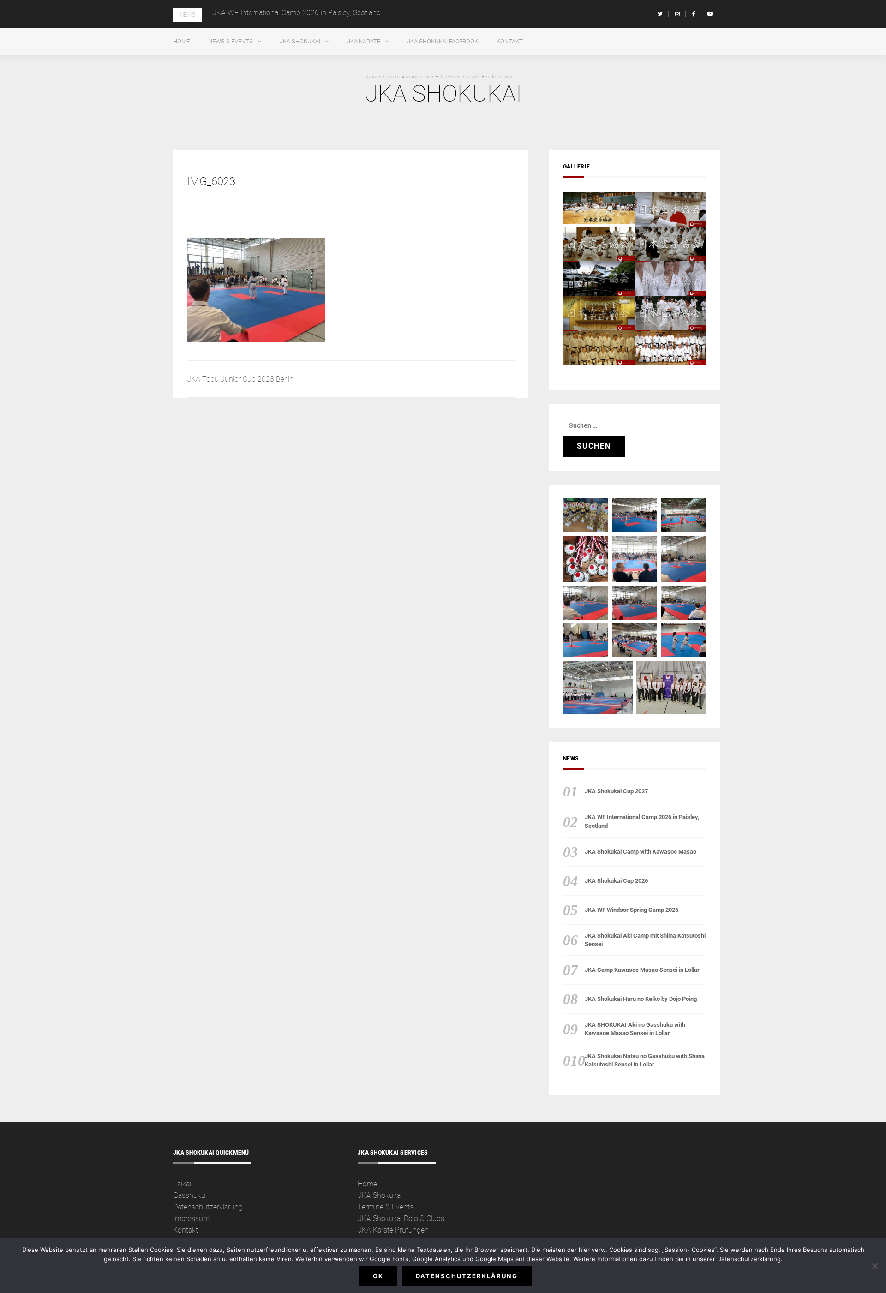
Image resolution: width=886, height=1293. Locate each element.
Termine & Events (385, 1207)
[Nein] (874, 1265)
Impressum (191, 1218)
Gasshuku (189, 1195)
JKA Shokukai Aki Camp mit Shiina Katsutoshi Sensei (645, 939)
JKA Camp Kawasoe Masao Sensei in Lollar (642, 969)
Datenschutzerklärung (208, 1207)
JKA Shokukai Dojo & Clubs (401, 1218)
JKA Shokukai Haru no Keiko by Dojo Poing (641, 998)
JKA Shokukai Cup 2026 (616, 880)
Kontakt (510, 41)
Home (181, 41)
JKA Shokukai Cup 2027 (616, 791)
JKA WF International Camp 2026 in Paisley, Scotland (296, 12)
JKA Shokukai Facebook (442, 41)
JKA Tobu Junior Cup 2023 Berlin (240, 379)
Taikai (182, 1183)
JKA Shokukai (300, 41)
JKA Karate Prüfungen (393, 1230)
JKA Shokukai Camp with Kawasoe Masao (640, 851)
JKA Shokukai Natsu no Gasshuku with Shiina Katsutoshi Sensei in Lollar (645, 1060)
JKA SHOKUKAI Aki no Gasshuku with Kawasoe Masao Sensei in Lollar (635, 1028)
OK (378, 1276)
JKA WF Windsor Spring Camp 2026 (631, 909)
